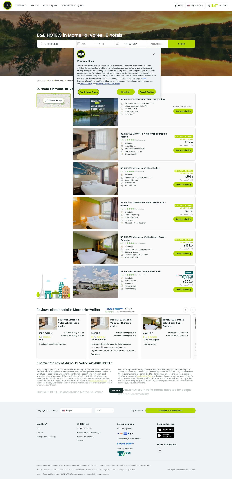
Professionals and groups (73, 5)
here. (144, 78)
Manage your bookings (46, 437)
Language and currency (47, 410)
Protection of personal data (105, 465)
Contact (40, 433)
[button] (130, 44)
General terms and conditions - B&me (50, 470)
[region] (117, 73)
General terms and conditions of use (50, 465)
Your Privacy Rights (88, 92)
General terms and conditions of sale (79, 465)
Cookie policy (104, 470)
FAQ (38, 428)
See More (95, 354)
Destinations (21, 5)
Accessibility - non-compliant (98, 474)
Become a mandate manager (89, 433)
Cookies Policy (86, 83)
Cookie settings (118, 470)
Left (76, 109)
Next (193, 310)
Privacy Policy (102, 83)
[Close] (154, 54)
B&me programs (50, 5)
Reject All (125, 92)
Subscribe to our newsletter (170, 411)
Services (35, 5)
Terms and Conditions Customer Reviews (82, 470)
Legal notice (130, 470)
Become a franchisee (85, 437)
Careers (80, 441)
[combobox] (59, 44)
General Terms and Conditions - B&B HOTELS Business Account (61, 474)
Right (115, 109)
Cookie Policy (114, 83)
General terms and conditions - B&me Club (133, 465)
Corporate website (84, 428)
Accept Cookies (147, 92)
